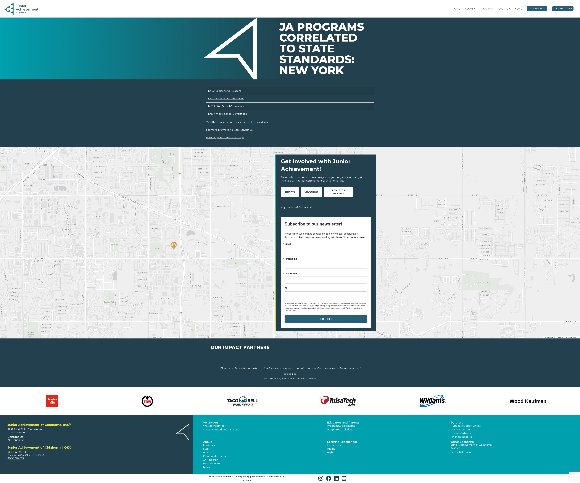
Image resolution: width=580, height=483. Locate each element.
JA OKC (455, 448)
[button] (474, 8)
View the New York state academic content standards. (237, 122)
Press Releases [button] (212, 463)
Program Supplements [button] (341, 425)
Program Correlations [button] (340, 429)
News (518, 8)
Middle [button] (331, 448)
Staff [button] (206, 448)
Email (288, 244)
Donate (290, 192)
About (469, 8)
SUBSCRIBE (326, 319)
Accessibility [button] (258, 476)
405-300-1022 (16, 458)
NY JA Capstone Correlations (224, 90)
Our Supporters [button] (460, 429)
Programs (487, 8)
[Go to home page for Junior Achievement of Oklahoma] (22, 9)
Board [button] (207, 452)
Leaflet (546, 337)
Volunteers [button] (211, 422)
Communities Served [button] (215, 456)
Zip (286, 288)
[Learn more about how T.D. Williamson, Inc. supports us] (147, 401)
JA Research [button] (210, 459)
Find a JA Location (461, 452)
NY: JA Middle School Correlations (227, 113)
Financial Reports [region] (461, 436)
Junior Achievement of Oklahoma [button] (471, 444)
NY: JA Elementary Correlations (226, 98)
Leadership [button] (209, 445)
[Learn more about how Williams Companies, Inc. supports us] (432, 401)
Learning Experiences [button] (342, 442)
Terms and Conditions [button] (221, 476)
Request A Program (338, 192)
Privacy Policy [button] (242, 476)
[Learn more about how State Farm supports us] (52, 401)
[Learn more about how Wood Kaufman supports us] (528, 401)
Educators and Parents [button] (343, 422)
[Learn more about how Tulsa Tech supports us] (337, 401)
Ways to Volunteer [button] (214, 425)
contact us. (246, 129)
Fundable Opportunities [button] (465, 425)
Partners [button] (457, 422)
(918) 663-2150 (16, 440)
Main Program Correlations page (225, 137)
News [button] (206, 467)
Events (503, 8)
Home (456, 8)
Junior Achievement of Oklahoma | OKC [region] (39, 447)
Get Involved (563, 8)
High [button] (330, 452)
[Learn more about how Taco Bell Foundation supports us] (242, 401)
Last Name (291, 273)
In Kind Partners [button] (460, 433)
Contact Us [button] (15, 437)
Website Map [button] (274, 476)
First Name (291, 259)
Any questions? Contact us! (296, 207)
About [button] (207, 442)
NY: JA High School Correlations (226, 106)
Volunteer (311, 192)
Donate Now (537, 8)
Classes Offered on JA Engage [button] (221, 429)
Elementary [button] (334, 445)
